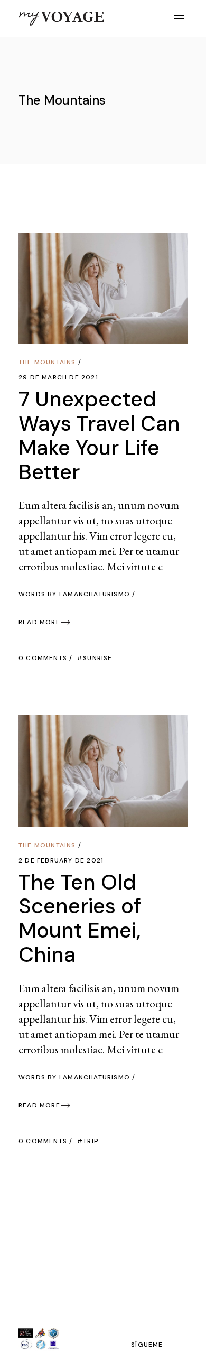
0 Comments (42, 658)
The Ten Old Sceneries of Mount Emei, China (79, 918)
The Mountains (47, 362)
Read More (39, 622)
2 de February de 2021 (61, 860)
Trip (91, 1141)
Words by (74, 594)
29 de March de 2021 (58, 377)
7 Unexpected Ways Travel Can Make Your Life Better (99, 435)
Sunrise (97, 658)
